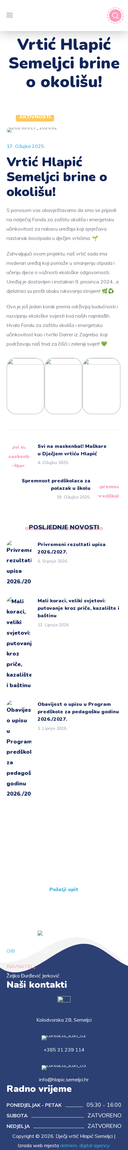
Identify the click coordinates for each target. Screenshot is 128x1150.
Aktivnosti (35, 116)
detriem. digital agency (85, 1145)
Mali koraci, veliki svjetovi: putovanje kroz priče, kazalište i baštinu (78, 608)
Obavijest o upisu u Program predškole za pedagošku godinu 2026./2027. (78, 712)
